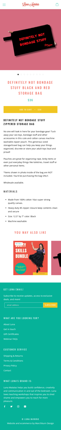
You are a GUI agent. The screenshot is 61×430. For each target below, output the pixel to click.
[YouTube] (25, 406)
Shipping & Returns (13, 355)
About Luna (9, 324)
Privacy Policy (10, 365)
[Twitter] (11, 406)
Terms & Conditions (13, 360)
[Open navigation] (4, 4)
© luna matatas (30, 419)
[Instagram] (18, 406)
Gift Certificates (11, 334)
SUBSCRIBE (50, 305)
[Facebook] (5, 406)
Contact (7, 370)
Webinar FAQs (11, 339)
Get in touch (10, 329)
